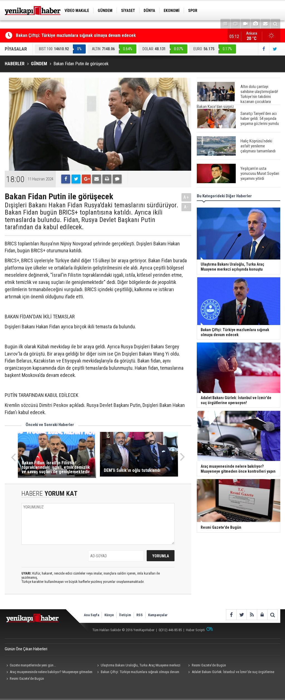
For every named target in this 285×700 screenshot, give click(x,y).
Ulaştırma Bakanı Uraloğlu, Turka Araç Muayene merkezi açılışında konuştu (138, 666)
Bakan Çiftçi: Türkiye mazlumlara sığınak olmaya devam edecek (76, 35)
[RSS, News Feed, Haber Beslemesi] (252, 614)
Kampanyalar (158, 615)
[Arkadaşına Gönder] (96, 179)
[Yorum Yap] (117, 179)
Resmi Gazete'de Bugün (209, 665)
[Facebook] (65, 179)
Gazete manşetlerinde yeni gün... (33, 665)
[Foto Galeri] (255, 24)
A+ (186, 197)
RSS (139, 615)
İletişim (125, 615)
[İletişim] (265, 24)
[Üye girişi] (262, 614)
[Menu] (225, 24)
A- (186, 207)
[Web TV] (245, 24)
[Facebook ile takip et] (263, 49)
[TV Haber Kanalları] (235, 24)
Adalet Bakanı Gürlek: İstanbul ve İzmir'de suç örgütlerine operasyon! (230, 672)
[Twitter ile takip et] (274, 49)
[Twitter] (76, 179)
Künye (109, 615)
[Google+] (86, 179)
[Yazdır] (106, 179)
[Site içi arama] (275, 24)
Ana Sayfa (91, 615)
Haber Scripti (195, 630)
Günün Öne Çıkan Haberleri (26, 648)
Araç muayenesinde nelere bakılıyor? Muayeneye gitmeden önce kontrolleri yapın (48, 672)
